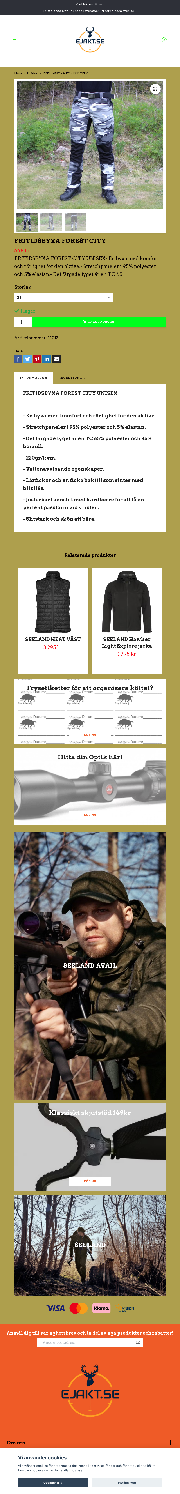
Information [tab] (33, 378)
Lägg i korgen (101, 322)
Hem (18, 73)
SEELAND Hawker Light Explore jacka (127, 642)
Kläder (32, 73)
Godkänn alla (52, 1482)
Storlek (22, 287)
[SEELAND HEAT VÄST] (53, 602)
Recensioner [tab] (71, 378)
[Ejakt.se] (90, 39)
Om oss (16, 1443)
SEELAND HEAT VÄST (53, 639)
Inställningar (127, 1482)
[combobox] (63, 297)
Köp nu (90, 734)
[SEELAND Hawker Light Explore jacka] (127, 602)
